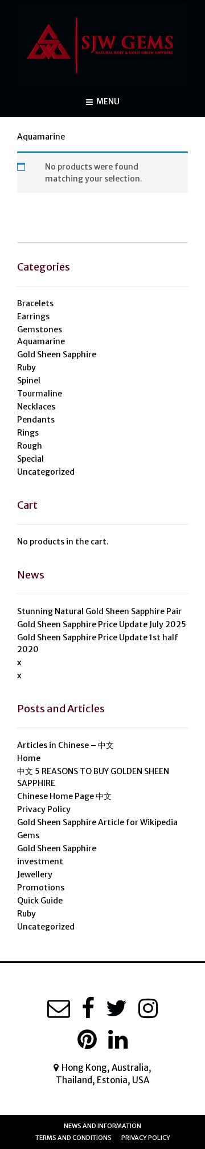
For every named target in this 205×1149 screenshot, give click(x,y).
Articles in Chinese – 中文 (65, 745)
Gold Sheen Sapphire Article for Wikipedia (97, 822)
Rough (29, 446)
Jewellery (34, 874)
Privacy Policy (44, 809)
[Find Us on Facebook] (88, 1008)
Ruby (26, 367)
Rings (28, 433)
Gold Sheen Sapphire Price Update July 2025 (101, 624)
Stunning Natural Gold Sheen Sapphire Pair (99, 611)
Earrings (33, 316)
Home (28, 758)
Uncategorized (46, 472)
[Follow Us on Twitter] (116, 1008)
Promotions (40, 887)
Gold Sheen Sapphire (56, 354)
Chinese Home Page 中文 (64, 796)
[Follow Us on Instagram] (148, 1008)
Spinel (28, 380)
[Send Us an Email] (58, 1008)
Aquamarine (41, 341)
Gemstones (39, 329)
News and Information (102, 1126)
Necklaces (36, 407)
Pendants (36, 420)
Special (30, 459)
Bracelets (35, 303)
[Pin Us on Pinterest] (87, 1039)
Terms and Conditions (73, 1138)
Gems (28, 835)
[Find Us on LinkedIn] (118, 1039)
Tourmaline (39, 393)
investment (40, 861)
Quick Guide (40, 900)
